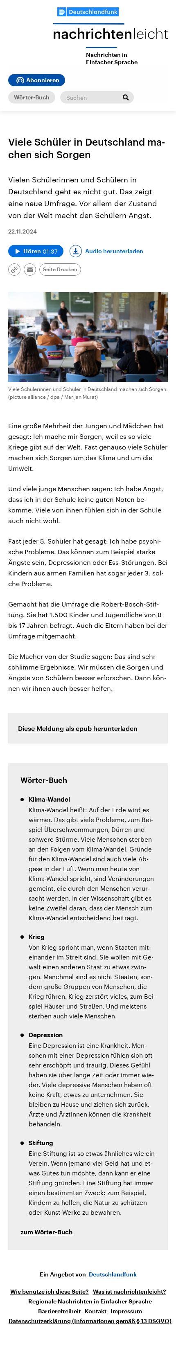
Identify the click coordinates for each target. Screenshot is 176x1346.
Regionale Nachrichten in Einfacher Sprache (90, 1301)
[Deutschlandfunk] (88, 11)
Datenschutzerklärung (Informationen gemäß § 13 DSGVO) (90, 1321)
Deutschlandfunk (113, 1274)
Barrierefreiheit (59, 1311)
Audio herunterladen (114, 251)
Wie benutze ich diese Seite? (49, 1291)
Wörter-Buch (32, 97)
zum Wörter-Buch (46, 1232)
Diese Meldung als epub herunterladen (78, 728)
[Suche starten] (126, 97)
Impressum (126, 1311)
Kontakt (95, 1311)
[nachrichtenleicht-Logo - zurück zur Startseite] (110, 35)
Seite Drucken (60, 269)
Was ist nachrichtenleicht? (129, 1291)
